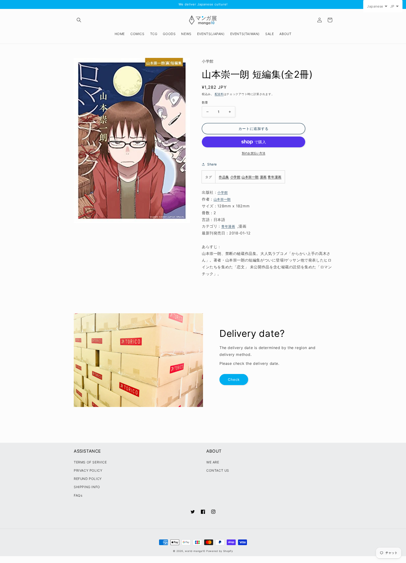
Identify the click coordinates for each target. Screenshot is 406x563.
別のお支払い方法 (253, 153)
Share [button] (212, 164)
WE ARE (212, 462)
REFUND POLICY (88, 479)
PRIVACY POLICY (88, 470)
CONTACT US (217, 470)
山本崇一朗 (250, 177)
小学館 (235, 177)
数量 (205, 102)
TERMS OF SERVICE (90, 462)
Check (234, 379)
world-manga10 (195, 551)
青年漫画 (274, 177)
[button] (79, 20)
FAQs (78, 495)
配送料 (219, 94)
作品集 (224, 177)
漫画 (263, 177)
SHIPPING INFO (87, 487)
